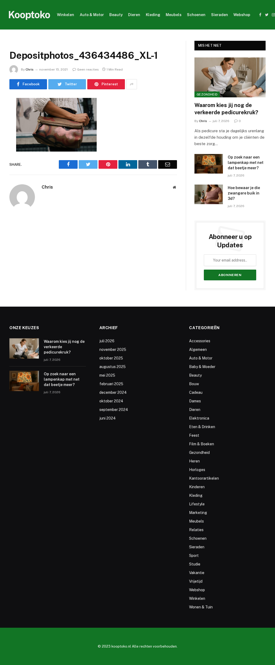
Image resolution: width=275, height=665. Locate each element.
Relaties (196, 530)
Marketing (198, 512)
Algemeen (198, 349)
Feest (194, 435)
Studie (194, 564)
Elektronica (199, 418)
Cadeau (195, 392)
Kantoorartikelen (204, 478)
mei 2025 (107, 375)
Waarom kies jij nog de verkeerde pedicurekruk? (226, 109)
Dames (195, 401)
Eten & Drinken (202, 427)
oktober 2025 (111, 358)
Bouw (194, 384)
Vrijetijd (195, 581)
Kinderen (197, 487)
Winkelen (65, 15)
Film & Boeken (201, 444)
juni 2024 (107, 418)
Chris (30, 69)
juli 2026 (106, 341)
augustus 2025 (112, 367)
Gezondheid (207, 94)
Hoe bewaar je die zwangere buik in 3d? (244, 193)
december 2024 (113, 392)
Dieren (134, 15)
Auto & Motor (92, 15)
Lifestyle (197, 504)
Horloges (197, 470)
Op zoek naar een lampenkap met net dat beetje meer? (245, 162)
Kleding (153, 15)
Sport (194, 555)
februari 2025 (111, 384)
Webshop (241, 15)
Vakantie (196, 573)
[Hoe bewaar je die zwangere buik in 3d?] (208, 194)
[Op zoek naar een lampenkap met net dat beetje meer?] (208, 164)
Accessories (199, 341)
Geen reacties (88, 69)
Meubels (174, 15)
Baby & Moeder (202, 367)
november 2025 (112, 349)
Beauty (116, 15)
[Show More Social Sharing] (131, 84)
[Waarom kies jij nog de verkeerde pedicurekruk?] (230, 77)
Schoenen (196, 15)
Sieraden (219, 15)
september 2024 (113, 409)
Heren (194, 461)
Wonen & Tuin (201, 607)
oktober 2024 (111, 401)
